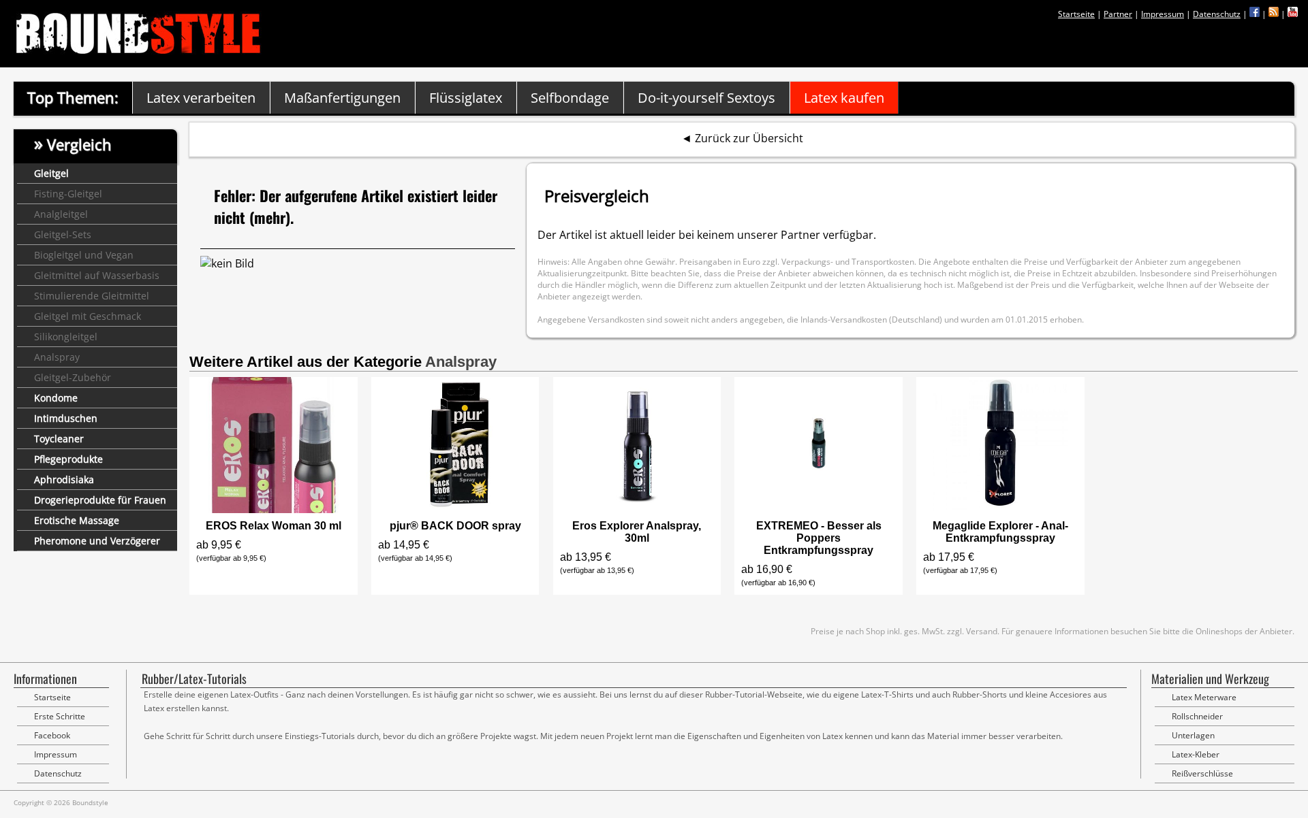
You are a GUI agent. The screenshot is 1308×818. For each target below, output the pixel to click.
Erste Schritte (59, 716)
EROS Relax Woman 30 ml (273, 525)
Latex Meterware (1204, 697)
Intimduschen (65, 418)
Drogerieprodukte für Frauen (100, 499)
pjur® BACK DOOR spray (455, 525)
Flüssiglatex (465, 97)
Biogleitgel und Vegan (84, 254)
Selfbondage (570, 97)
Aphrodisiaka (64, 479)
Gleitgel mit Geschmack (87, 316)
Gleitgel (51, 173)
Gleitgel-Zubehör (72, 377)
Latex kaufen (844, 97)
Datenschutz (1217, 14)
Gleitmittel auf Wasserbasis (96, 275)
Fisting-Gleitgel (68, 193)
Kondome (56, 397)
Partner (1118, 14)
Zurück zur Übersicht (749, 138)
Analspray (57, 356)
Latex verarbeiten (200, 97)
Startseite (1076, 14)
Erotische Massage (76, 520)
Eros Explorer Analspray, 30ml (636, 532)
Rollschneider (1197, 716)
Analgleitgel (61, 214)
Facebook (52, 735)
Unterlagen (1193, 735)
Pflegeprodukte (68, 459)
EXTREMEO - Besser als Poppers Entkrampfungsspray (819, 538)
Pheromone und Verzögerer (97, 540)
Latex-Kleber (1195, 754)
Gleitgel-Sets (62, 234)
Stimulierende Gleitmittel (91, 295)
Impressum (1162, 14)
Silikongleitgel (65, 336)
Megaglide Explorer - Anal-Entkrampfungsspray (1000, 532)
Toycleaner (59, 438)
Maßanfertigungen (342, 97)
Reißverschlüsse (1202, 773)
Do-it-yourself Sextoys (706, 97)
